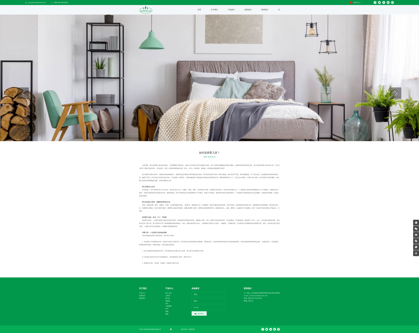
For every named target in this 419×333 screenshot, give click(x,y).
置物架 (167, 301)
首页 (199, 10)
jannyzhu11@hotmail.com (37, 2)
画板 (166, 314)
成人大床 (168, 293)
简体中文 (357, 2)
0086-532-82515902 (61, 2)
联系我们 (264, 10)
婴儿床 (167, 298)
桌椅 (166, 311)
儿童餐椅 (168, 306)
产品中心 (142, 293)
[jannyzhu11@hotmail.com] (416, 235)
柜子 (166, 309)
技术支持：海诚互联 (188, 329)
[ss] (416, 241)
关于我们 (214, 10)
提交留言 (201, 313)
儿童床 (167, 295)
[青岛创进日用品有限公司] (145, 10)
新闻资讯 (248, 10)
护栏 (166, 303)
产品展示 (231, 10)
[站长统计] (171, 329)
